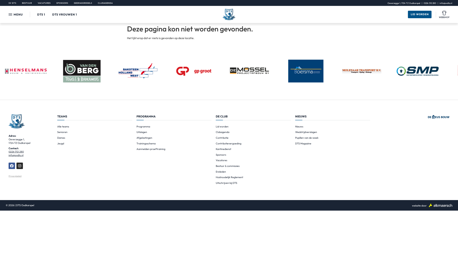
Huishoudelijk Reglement (229, 177)
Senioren (62, 132)
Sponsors (221, 154)
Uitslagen (142, 132)
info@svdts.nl (446, 3)
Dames (61, 137)
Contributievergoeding (228, 143)
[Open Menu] (10, 14)
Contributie (222, 137)
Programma (143, 126)
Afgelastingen (144, 137)
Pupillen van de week (306, 137)
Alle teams (63, 126)
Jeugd (60, 143)
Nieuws (299, 126)
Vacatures (221, 160)
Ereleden (221, 171)
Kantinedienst (223, 149)
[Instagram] (19, 166)
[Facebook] (12, 166)
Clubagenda (222, 132)
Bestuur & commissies (228, 166)
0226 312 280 (430, 3)
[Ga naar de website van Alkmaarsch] (440, 205)
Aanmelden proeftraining (151, 149)
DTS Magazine (303, 143)
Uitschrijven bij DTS (226, 183)
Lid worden (222, 126)
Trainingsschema (146, 143)
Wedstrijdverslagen (306, 132)
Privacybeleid (15, 176)
